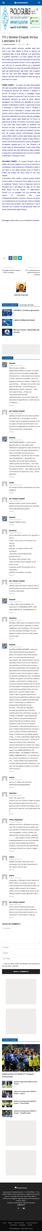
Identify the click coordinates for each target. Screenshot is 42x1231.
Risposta (11, 405)
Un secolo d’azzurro (32, 1223)
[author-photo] (21, 292)
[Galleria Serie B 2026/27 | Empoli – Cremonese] (21, 1058)
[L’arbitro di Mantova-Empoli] (7, 322)
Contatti (29, 1225)
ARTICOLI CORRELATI (10, 305)
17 (29, 44)
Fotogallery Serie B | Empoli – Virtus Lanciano (11, 271)
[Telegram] (20, 258)
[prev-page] (3, 339)
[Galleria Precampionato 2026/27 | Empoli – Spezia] (7, 1094)
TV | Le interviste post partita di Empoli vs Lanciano (32, 272)
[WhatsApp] (15, 258)
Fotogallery (22, 1225)
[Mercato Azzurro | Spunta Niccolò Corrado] (7, 332)
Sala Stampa (13, 1225)
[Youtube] (24, 1208)
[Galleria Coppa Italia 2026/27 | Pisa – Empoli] (7, 1084)
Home (4, 33)
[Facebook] (10, 258)
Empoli (10, 33)
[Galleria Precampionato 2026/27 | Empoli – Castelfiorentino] (7, 1113)
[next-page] (6, 339)
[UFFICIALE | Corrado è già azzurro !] (7, 312)
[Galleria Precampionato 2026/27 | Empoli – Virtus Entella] (7, 1103)
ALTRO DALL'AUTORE (26, 305)
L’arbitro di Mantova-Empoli (24, 320)
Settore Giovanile (19, 1223)
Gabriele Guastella (9, 44)
